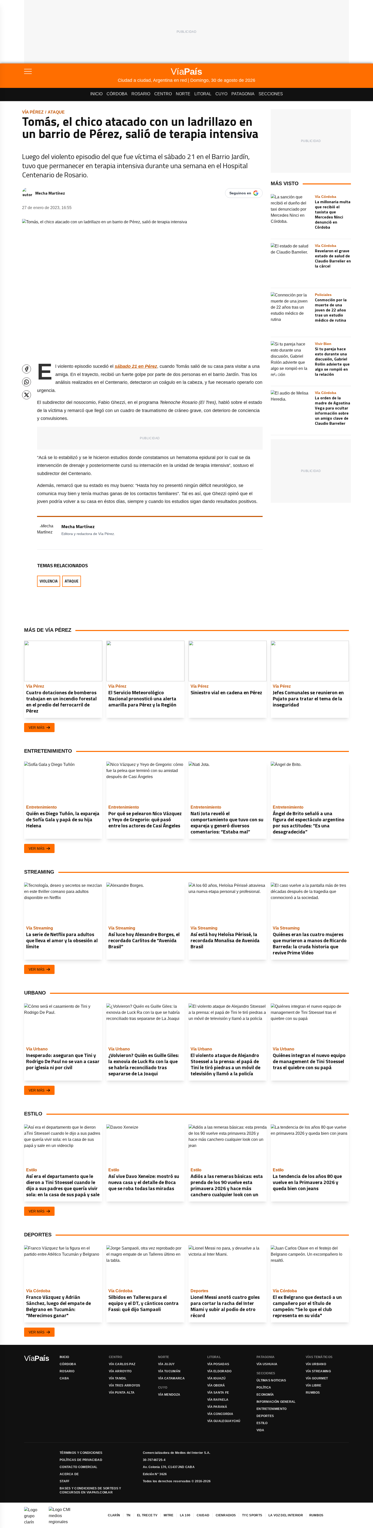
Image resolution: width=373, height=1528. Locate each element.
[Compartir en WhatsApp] (26, 381)
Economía (265, 1394)
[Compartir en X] (26, 394)
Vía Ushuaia (267, 1364)
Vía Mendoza (169, 1394)
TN (128, 1515)
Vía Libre (313, 1385)
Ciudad (203, 1515)
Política (264, 1387)
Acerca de (69, 1474)
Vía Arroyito (120, 1371)
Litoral (202, 94)
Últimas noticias (271, 1380)
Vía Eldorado (219, 1371)
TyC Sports (252, 1515)
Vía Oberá (216, 1385)
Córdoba (117, 94)
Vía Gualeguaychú (224, 1421)
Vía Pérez (33, 112)
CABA (64, 1378)
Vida (260, 1430)
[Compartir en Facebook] (26, 369)
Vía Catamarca (171, 1378)
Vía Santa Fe (218, 1392)
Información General (276, 1402)
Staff (65, 1481)
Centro (163, 94)
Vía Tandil (117, 1378)
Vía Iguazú (216, 1378)
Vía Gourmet (317, 1378)
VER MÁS (36, 728)
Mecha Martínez (50, 193)
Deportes (265, 1416)
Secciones (271, 94)
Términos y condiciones (81, 1453)
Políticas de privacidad (81, 1460)
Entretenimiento (272, 1409)
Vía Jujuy (166, 1364)
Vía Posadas (218, 1364)
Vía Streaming (318, 1371)
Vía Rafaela (217, 1399)
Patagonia (243, 94)
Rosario (140, 94)
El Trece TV (147, 1515)
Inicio (96, 94)
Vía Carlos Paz (122, 1364)
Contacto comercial (78, 1467)
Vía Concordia (220, 1414)
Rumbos (313, 1392)
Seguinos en (240, 193)
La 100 (185, 1515)
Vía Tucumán (169, 1371)
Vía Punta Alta (121, 1392)
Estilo (262, 1423)
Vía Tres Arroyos (124, 1385)
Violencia (49, 581)
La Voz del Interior (285, 1515)
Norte (183, 94)
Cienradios (226, 1515)
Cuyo (221, 94)
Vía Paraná (217, 1407)
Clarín (114, 1515)
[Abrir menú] (71, 71)
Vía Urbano (316, 1364)
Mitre (169, 1515)
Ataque (56, 112)
